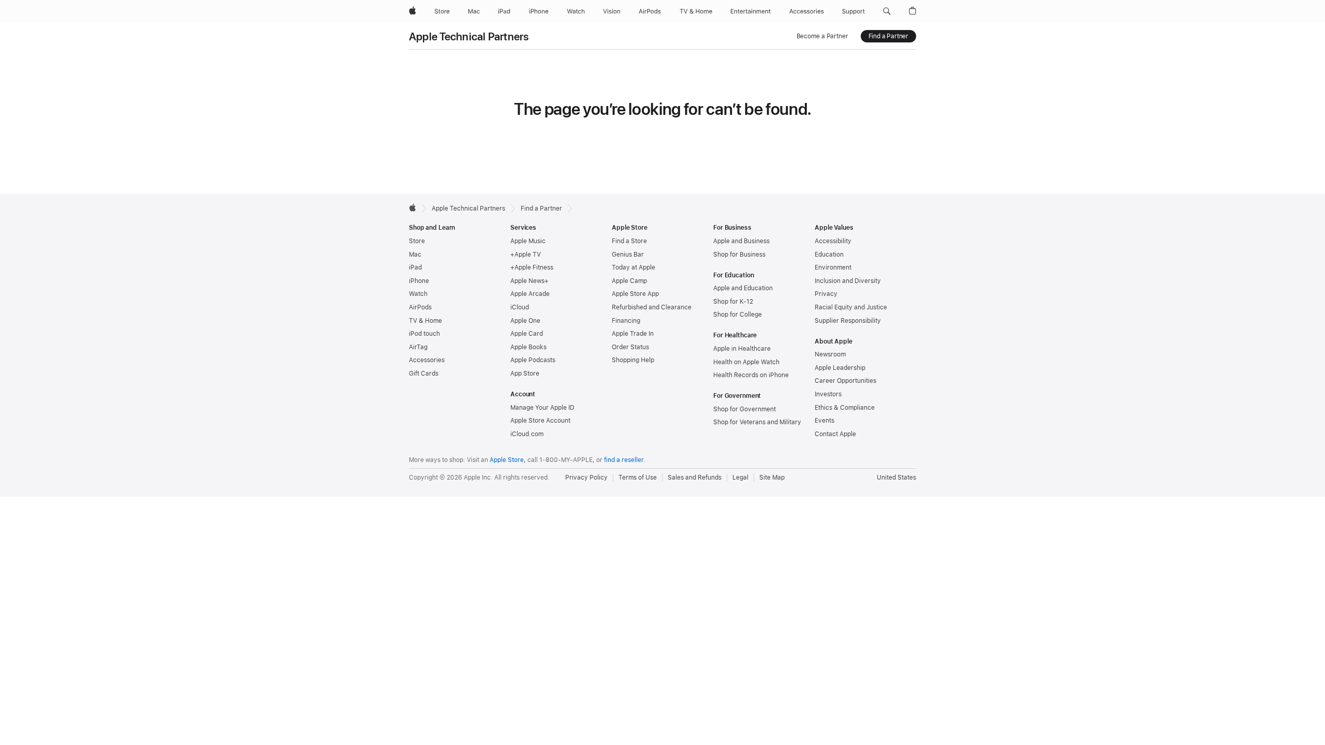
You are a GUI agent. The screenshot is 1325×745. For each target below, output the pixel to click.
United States (896, 477)
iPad (415, 267)
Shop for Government (744, 409)
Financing (626, 320)
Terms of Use (638, 477)
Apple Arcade (530, 293)
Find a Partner (888, 36)
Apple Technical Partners (469, 36)
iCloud (519, 307)
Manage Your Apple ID (542, 407)
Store (417, 241)
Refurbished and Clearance (651, 307)
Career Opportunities (845, 380)
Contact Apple (835, 434)
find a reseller (624, 460)
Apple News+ (529, 281)
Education (829, 254)
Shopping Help (633, 360)
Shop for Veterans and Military (757, 422)
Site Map (772, 477)
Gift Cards (423, 373)
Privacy (826, 293)
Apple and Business (741, 241)
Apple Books (528, 347)
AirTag (418, 347)
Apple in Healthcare (742, 348)
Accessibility (833, 241)
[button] (887, 11)
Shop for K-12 (733, 301)
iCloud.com (526, 434)
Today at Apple (633, 267)
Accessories (427, 360)
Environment (833, 267)
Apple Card (526, 333)
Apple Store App (635, 293)
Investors (828, 394)
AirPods (420, 307)
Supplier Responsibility (848, 320)
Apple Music (528, 241)
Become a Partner (822, 36)
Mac (415, 254)
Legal (740, 477)
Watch (418, 293)
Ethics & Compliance (845, 407)
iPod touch (424, 333)
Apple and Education (743, 288)
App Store (524, 373)
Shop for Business (739, 254)
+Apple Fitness (531, 267)
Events (824, 420)
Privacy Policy (586, 477)
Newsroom (830, 354)
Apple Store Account (540, 420)
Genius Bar (628, 254)
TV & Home (425, 320)
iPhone (419, 281)
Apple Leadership (840, 367)
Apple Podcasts (532, 360)
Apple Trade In (633, 333)
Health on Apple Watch (746, 362)
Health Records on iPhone (751, 375)
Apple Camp (629, 281)
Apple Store (507, 460)
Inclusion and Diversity (848, 281)
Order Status (630, 347)
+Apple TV (525, 254)
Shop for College (737, 314)
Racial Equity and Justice (851, 307)
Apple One (525, 320)
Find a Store (629, 241)
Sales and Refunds (695, 477)
